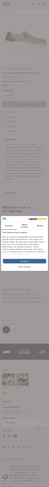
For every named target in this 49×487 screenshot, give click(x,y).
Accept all (24, 261)
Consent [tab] (9, 226)
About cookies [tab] (24, 226)
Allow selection (24, 267)
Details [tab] (40, 226)
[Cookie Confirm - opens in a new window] (38, 219)
